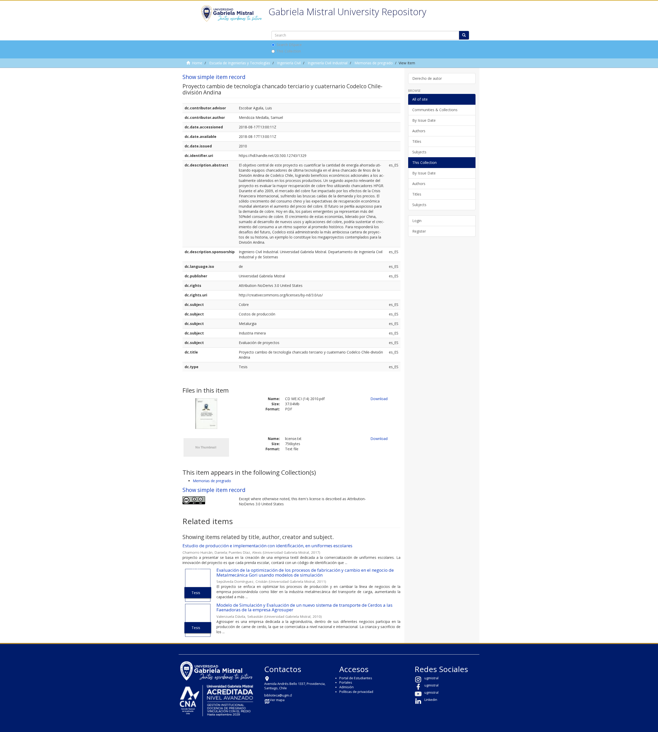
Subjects (419, 151)
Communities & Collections (435, 109)
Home (197, 62)
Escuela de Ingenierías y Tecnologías (239, 62)
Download (379, 398)
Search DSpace (289, 44)
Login (417, 220)
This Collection (289, 51)
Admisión (346, 687)
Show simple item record (213, 77)
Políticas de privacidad (356, 692)
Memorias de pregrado (373, 62)
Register (419, 231)
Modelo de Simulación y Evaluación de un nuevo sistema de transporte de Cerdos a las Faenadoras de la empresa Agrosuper (304, 607)
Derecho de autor (427, 78)
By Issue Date (424, 120)
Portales (345, 682)
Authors (418, 130)
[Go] (464, 35)
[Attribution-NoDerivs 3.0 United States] (206, 500)
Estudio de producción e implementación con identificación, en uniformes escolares (267, 546)
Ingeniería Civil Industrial (328, 62)
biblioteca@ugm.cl (278, 695)
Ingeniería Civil (289, 62)
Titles (416, 141)
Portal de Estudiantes (355, 678)
